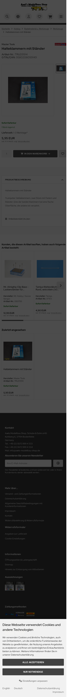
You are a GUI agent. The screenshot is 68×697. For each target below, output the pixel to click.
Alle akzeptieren (33, 662)
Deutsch (18, 688)
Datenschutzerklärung (48, 688)
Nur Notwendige (33, 672)
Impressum (58, 691)
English (6, 688)
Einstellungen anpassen (35, 681)
